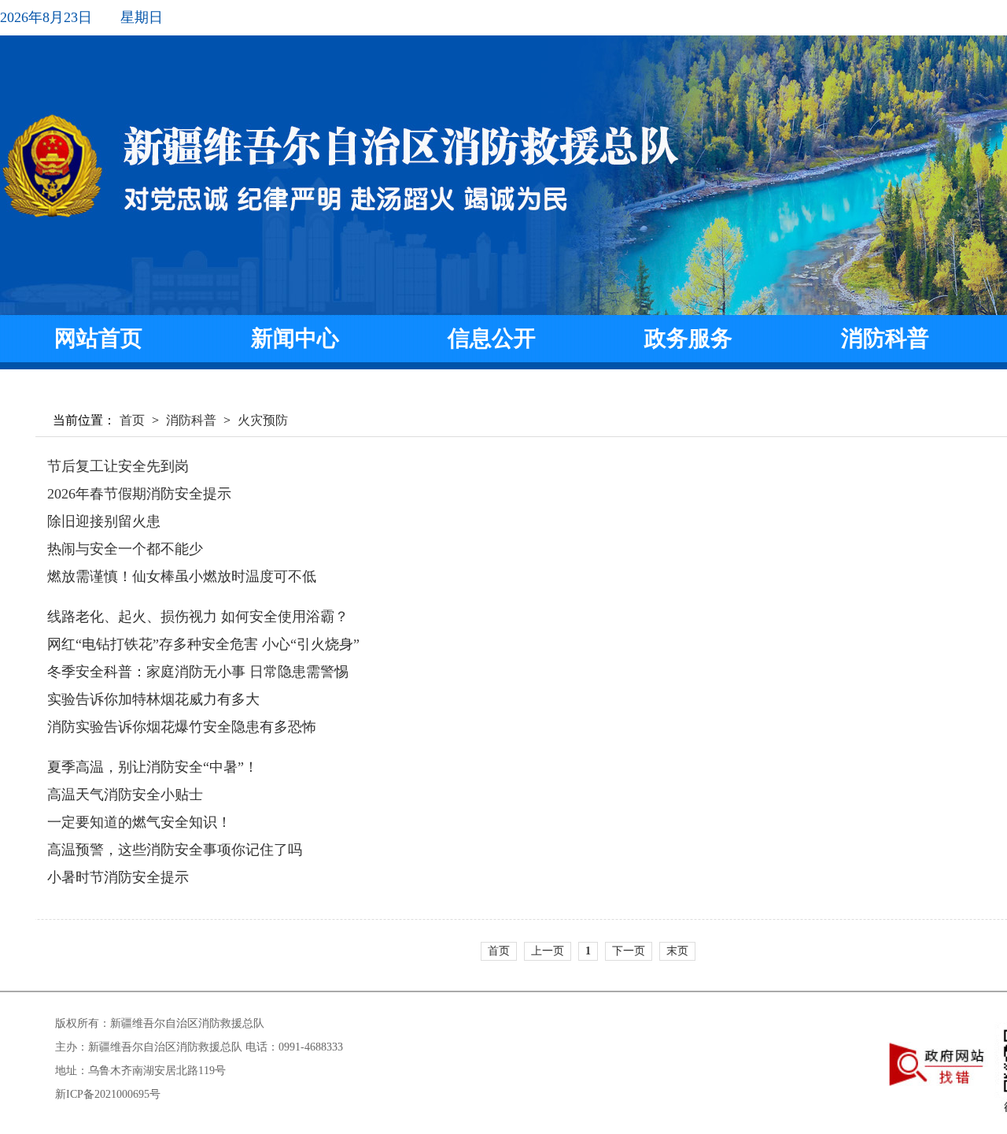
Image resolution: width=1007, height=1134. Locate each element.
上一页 (547, 951)
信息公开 (492, 338)
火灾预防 (263, 420)
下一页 (628, 951)
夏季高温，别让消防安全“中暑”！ (152, 767)
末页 (677, 951)
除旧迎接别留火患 (103, 521)
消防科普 (885, 338)
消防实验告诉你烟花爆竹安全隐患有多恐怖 (181, 727)
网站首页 (98, 338)
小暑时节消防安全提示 (118, 877)
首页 (132, 420)
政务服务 (688, 338)
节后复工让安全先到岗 (118, 466)
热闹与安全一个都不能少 (125, 549)
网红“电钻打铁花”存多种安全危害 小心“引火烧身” (203, 644)
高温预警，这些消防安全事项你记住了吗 (174, 850)
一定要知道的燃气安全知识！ (139, 822)
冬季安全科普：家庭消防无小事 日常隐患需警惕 (198, 672)
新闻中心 (295, 338)
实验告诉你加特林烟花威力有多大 (153, 699)
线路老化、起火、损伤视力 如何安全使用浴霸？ (198, 616)
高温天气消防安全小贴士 (125, 794)
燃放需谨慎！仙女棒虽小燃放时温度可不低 (181, 576)
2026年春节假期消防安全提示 (139, 494)
